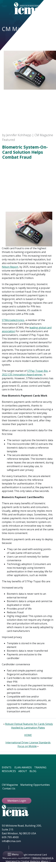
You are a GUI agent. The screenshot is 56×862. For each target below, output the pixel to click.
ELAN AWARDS (23, 767)
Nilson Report (10, 267)
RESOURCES (9, 771)
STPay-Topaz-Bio (37, 371)
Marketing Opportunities (35, 784)
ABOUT (22, 771)
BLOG (33, 771)
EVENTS (6, 767)
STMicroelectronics (13, 320)
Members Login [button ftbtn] (16, 800)
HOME (28, 735)
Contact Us (8, 788)
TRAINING (40, 767)
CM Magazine (10, 784)
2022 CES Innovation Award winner (22, 374)
